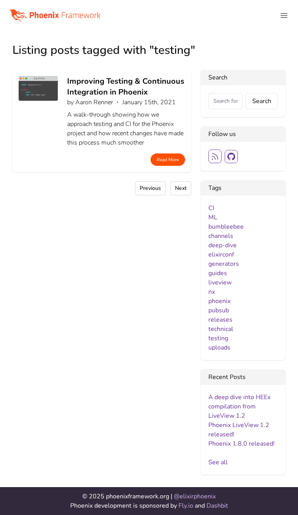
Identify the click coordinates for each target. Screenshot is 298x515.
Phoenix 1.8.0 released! (241, 443)
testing (218, 338)
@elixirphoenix (195, 496)
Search (261, 101)
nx (211, 292)
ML (212, 217)
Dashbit (217, 505)
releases (220, 319)
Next (181, 188)
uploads (219, 347)
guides (217, 273)
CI (211, 208)
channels (220, 236)
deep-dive (222, 245)
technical (220, 329)
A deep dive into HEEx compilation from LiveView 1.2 (239, 406)
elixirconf (221, 254)
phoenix (219, 301)
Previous (150, 188)
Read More (168, 160)
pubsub (218, 310)
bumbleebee (226, 226)
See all (218, 462)
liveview (220, 282)
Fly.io (186, 505)
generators (223, 264)
